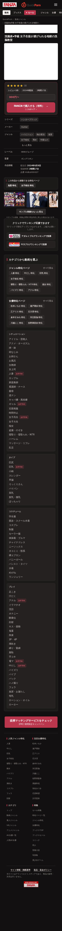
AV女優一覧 (11, 835)
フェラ (12, 687)
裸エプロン (15, 555)
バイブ (12, 674)
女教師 (12, 364)
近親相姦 (13, 408)
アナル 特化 (33, 290)
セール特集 (36, 810)
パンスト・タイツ (18, 563)
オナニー (13, 613)
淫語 (11, 609)
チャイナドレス (17, 542)
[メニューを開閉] (55, 4)
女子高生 (13, 417)
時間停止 (13, 412)
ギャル (12, 403)
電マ (11, 661)
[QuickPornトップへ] (31, 4)
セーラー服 (15, 533)
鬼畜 (50, 134)
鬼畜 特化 (12, 185)
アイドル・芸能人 (18, 339)
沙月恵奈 (36, 798)
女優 (54, 12)
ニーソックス (16, 546)
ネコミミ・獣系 (17, 550)
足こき (12, 591)
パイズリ (13, 669)
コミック (36, 840)
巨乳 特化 (44, 273)
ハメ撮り (13, 682)
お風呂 (12, 360)
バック (12, 678)
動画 (6, 12)
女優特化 (36, 825)
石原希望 (36, 793)
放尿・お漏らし (17, 691)
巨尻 (11, 462)
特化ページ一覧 (38, 815)
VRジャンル (11, 825)
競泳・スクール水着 (19, 520)
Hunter (24, 127)
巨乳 (11, 466)
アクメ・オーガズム (19, 343)
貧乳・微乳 (15, 497)
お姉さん (13, 356)
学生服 (12, 516)
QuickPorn (7, 19)
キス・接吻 (15, 626)
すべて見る (48, 268)
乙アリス (36, 753)
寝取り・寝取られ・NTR (22, 434)
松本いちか (36, 743)
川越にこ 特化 (17, 323)
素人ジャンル (12, 820)
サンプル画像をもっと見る (31, 211)
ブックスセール (38, 835)
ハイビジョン (27, 134)
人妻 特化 (15, 273)
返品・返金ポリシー (43, 870)
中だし (12, 665)
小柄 (11, 471)
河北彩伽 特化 (36, 317)
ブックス (17, 12)
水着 (11, 568)
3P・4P (13, 639)
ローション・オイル (19, 700)
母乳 (11, 695)
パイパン (13, 488)
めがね (12, 572)
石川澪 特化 (33, 311)
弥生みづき (36, 788)
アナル (12, 600)
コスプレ (13, 525)
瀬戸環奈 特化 (36, 306)
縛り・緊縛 (15, 648)
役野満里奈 (36, 778)
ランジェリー (16, 576)
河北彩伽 (36, 768)
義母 (11, 391)
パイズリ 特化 (17, 290)
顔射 (11, 622)
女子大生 (13, 421)
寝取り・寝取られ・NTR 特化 (24, 284)
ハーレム (13, 438)
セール (31, 12)
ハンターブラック (29, 119)
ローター (13, 704)
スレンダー (15, 475)
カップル (13, 378)
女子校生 (25, 139)
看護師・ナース (17, 386)
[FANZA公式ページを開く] (10, 4)
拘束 (11, 635)
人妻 (11, 373)
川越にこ (36, 773)
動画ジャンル (20, 19)
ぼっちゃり (15, 501)
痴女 (11, 425)
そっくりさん (16, 484)
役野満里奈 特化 (35, 323)
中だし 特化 (29, 273)
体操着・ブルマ (17, 537)
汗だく (12, 596)
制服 (11, 529)
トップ (9, 810)
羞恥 (11, 652)
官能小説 (36, 850)
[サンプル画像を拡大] (14, 199)
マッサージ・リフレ (19, 443)
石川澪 (35, 758)
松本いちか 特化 (18, 306)
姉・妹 (12, 347)
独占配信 (41, 134)
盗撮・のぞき (16, 430)
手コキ (12, 656)
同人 (34, 845)
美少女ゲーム (37, 860)
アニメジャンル (13, 830)
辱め (35, 139)
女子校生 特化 (27, 185)
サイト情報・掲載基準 (20, 870)
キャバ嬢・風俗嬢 (18, 399)
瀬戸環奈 (36, 748)
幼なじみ (13, 352)
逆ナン (12, 395)
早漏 (11, 479)
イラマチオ (15, 604)
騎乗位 (12, 617)
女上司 (12, 369)
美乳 (11, 492)
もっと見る (27, 145)
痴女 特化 (46, 284)
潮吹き (12, 643)
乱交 (11, 447)
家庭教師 (13, 382)
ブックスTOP (37, 830)
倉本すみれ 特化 (18, 317)
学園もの (44, 139)
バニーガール (16, 559)
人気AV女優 (11, 840)
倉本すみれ (36, 763)
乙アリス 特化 (17, 311)
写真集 (35, 855)
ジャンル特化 (37, 820)
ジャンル (45, 12)
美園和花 (36, 783)
